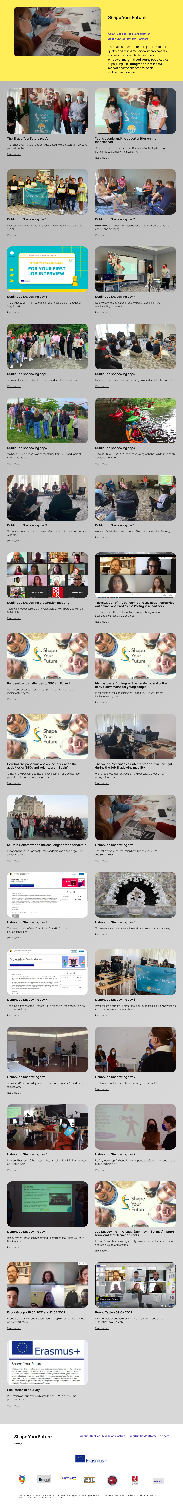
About (112, 33)
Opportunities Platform (122, 38)
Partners (143, 38)
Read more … (14, 154)
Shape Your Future (127, 17)
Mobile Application (139, 33)
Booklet (121, 33)
